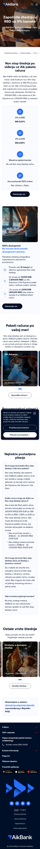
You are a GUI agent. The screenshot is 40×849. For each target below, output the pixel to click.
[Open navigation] (37, 4)
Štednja (37, 53)
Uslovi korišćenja (20, 819)
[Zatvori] (34, 413)
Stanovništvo (26, 53)
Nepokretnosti (20, 823)
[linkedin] (12, 803)
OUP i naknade (8, 733)
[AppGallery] (32, 773)
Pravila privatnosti (20, 814)
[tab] (20, 388)
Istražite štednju (19, 686)
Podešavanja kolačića (19, 427)
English (23, 810)
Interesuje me (19, 194)
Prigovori (6, 756)
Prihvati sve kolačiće (19, 435)
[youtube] (28, 803)
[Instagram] (17, 803)
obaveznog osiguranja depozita (19, 705)
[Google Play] (7, 773)
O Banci (5, 727)
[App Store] (20, 773)
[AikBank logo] (10, 4)
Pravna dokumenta (20, 828)
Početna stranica (11, 53)
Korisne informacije (10, 751)
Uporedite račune (19, 395)
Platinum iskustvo (9, 761)
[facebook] (23, 803)
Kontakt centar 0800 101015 (17, 745)
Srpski (16, 810)
